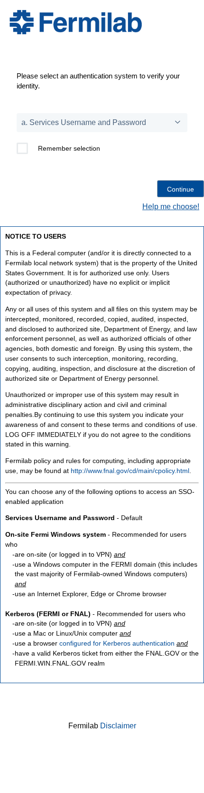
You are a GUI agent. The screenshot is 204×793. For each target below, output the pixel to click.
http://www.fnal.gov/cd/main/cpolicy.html (130, 470)
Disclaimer (118, 726)
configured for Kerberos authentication (117, 643)
